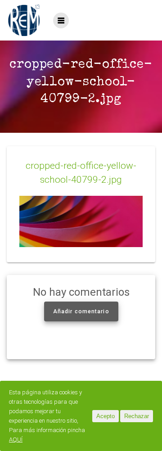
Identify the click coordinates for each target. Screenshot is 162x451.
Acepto (105, 416)
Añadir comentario (81, 311)
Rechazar (136, 416)
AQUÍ (15, 439)
